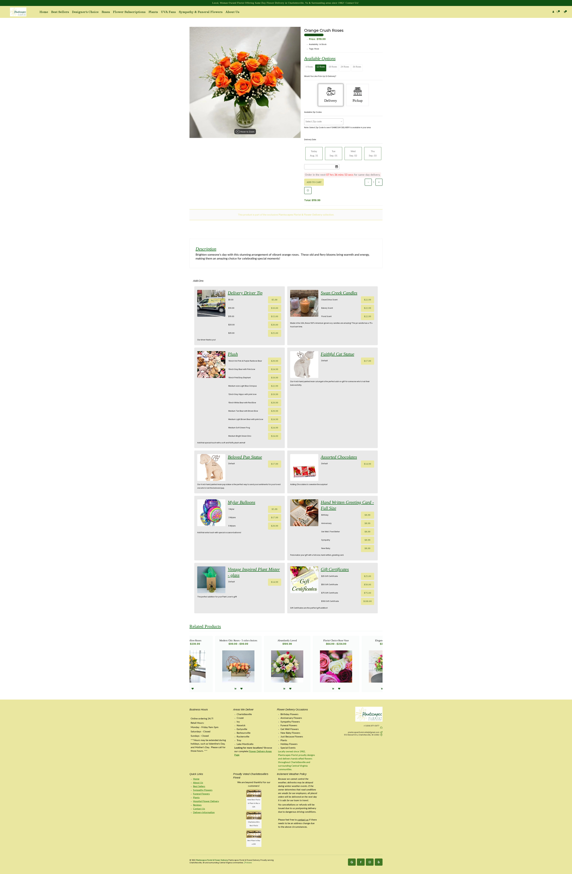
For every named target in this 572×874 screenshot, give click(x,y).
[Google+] (352, 862)
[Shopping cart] (382, 689)
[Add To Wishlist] (308, 190)
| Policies (248, 862)
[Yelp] (379, 862)
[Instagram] (370, 862)
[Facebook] (361, 862)
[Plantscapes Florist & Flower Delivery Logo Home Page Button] (18, 11)
